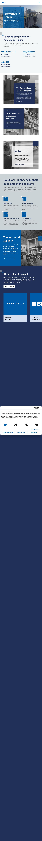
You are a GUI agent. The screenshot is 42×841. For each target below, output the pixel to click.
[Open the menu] (39, 2)
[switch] (15, 425)
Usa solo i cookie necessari (8, 432)
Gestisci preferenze (35, 429)
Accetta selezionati (21, 432)
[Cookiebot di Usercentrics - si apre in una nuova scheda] (34, 408)
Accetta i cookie (34, 432)
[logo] (4, 2)
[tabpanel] (21, 60)
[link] (9, 259)
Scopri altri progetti (8, 286)
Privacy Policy (10, 418)
